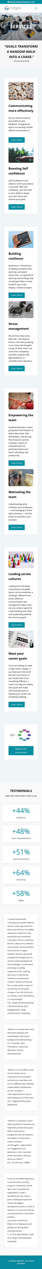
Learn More (16, 139)
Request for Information (21, 750)
